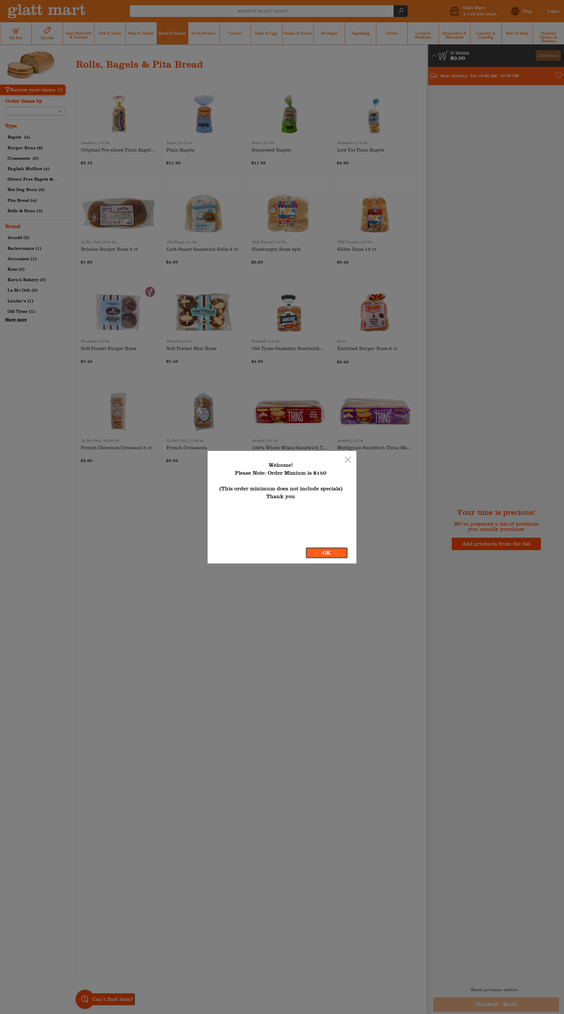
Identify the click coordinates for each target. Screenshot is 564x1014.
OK (326, 553)
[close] (347, 460)
